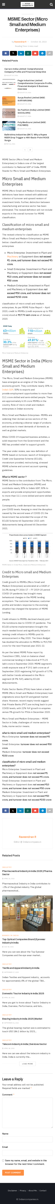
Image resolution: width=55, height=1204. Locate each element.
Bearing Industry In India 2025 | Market (22, 1019)
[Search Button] (51, 4)
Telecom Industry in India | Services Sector (24, 1044)
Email (5, 1147)
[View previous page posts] (25, 150)
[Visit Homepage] (27, 4)
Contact (42, 1190)
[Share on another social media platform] (49, 53)
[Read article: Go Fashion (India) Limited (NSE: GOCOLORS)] (8, 113)
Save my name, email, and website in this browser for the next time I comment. (26, 1162)
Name (5, 1133)
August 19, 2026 (12, 75)
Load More (27, 1064)
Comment (8, 1094)
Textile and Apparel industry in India (20, 968)
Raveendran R (20, 42)
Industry (7, 867)
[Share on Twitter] (13, 53)
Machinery (12, 256)
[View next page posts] (30, 150)
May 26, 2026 (10, 144)
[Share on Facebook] (5, 53)
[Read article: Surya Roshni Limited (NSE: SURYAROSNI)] (8, 101)
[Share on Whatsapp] (28, 53)
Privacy (23, 1190)
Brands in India (10, 935)
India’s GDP (7, 389)
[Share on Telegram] (42, 53)
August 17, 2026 (25, 116)
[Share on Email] (35, 53)
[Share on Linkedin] (21, 53)
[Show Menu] (3, 4)
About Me (32, 1190)
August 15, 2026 (25, 129)
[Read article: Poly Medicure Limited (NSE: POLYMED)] (8, 125)
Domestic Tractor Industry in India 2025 (23, 993)
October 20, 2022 (39, 42)
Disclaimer (12, 1190)
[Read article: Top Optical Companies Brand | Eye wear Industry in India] (27, 913)
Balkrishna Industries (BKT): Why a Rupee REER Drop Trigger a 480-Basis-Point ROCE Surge (26, 138)
